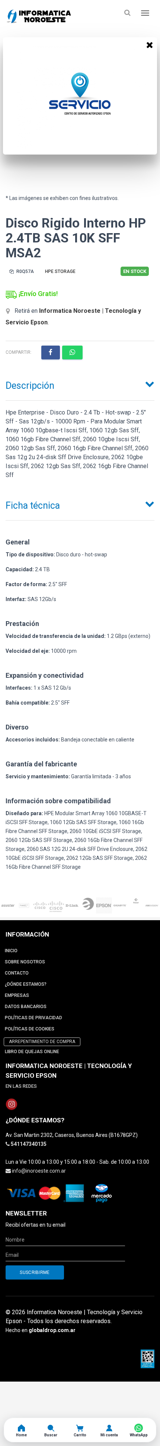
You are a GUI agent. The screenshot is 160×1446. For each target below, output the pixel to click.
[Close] (149, 44)
